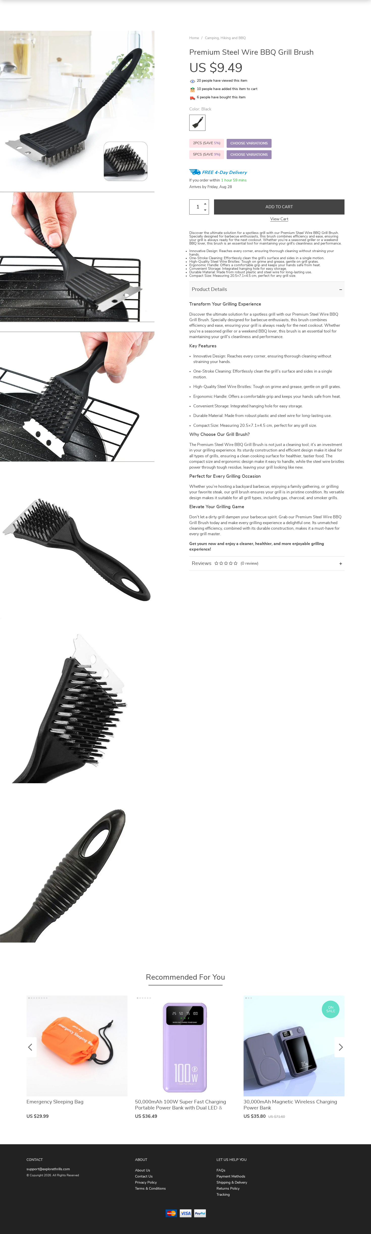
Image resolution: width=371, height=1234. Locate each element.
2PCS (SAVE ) (206, 143)
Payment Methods (231, 1176)
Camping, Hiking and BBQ (225, 38)
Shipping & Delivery (232, 1182)
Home (194, 38)
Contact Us (144, 1176)
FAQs (221, 1170)
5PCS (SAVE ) (206, 154)
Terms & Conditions (150, 1188)
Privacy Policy (146, 1182)
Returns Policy (228, 1188)
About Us (142, 1170)
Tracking (223, 1194)
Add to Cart (279, 207)
